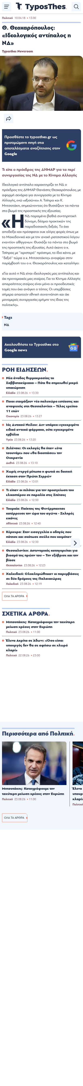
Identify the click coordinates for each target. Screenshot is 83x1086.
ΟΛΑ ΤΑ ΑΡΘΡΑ (14, 596)
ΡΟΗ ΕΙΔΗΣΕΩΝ (24, 370)
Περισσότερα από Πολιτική (37, 734)
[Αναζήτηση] (76, 6)
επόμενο (75, 543)
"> (32, 145)
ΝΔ (6, 324)
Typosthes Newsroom (17, 51)
